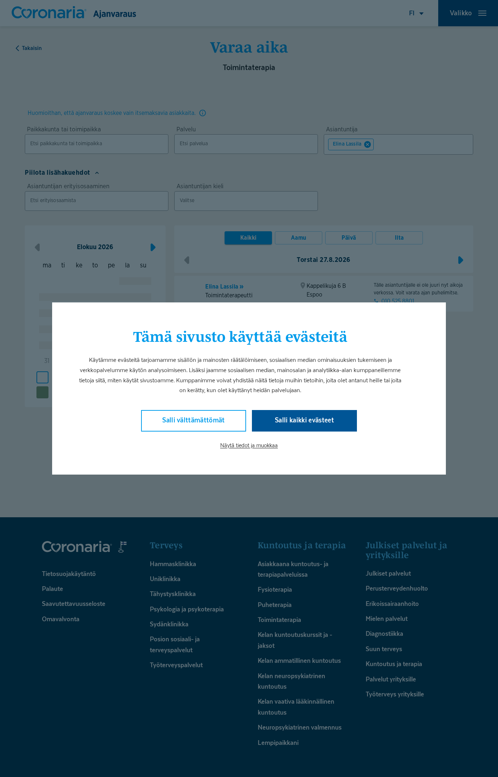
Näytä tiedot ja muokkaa (249, 445)
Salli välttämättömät (193, 420)
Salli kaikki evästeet (304, 420)
